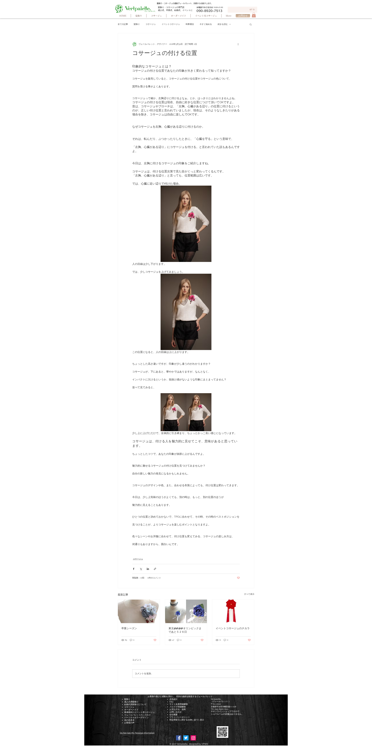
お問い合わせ (175, 712)
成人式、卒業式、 (166, 10)
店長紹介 (173, 699)
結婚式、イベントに (183, 10)
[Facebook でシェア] (133, 568)
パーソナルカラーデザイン (136, 717)
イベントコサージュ (171, 24)
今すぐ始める (206, 24)
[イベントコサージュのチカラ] (233, 611)
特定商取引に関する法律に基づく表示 (186, 720)
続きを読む (223, 24)
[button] (254, 14)
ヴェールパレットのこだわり (137, 715)
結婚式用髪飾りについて (135, 704)
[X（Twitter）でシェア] (140, 568)
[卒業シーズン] (139, 611)
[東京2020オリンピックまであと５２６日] (186, 611)
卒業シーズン (129, 628)
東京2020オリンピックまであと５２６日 (185, 630)
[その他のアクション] (238, 44)
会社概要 (173, 714)
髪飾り (137, 24)
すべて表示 (249, 594)
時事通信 (190, 24)
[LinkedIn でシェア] (147, 568)
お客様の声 (129, 723)
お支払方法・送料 (177, 709)
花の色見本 (129, 720)
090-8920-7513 (221, 709)
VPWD (205, 744)
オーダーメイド (131, 709)
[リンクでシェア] (155, 568)
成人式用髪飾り (131, 702)
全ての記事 (123, 24)
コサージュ (151, 24)
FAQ (171, 702)
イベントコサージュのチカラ (233, 628)
